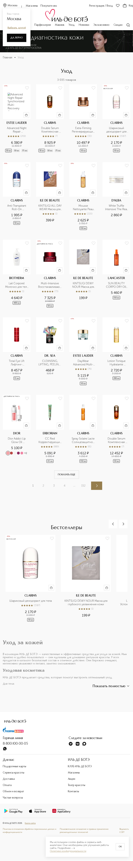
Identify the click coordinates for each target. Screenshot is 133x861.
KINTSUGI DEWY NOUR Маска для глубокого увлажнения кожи (83, 285)
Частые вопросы (13, 797)
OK (120, 847)
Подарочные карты (14, 766)
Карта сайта (30, 823)
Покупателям (49, 6)
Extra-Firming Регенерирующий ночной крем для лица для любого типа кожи (83, 129)
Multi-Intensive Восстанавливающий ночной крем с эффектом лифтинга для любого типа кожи (50, 285)
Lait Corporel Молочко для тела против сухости (16, 285)
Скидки (118, 25)
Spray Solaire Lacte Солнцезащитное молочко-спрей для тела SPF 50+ (83, 440)
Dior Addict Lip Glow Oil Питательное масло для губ (17, 440)
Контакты (73, 791)
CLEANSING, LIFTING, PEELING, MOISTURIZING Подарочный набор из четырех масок (50, 362)
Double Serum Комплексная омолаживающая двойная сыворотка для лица (50, 129)
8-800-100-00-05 (15, 744)
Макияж (59, 25)
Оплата (7, 785)
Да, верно (16, 37)
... (74, 485)
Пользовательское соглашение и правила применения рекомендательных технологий (84, 830)
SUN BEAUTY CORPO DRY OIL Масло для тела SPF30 (116, 285)
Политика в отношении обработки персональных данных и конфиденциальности (29, 830)
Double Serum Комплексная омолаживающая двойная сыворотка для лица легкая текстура (117, 440)
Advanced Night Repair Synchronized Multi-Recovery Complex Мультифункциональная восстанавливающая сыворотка (16, 129)
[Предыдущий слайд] (113, 524)
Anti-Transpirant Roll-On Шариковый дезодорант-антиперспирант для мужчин (17, 207)
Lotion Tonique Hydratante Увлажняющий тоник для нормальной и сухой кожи (116, 362)
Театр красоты (76, 785)
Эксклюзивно (101, 25)
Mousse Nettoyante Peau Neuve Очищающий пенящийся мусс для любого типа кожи (83, 207)
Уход (72, 25)
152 (83, 485)
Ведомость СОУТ (124, 830)
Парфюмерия (42, 25)
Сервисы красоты (13, 772)
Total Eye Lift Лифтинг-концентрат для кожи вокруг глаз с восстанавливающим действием (16, 362)
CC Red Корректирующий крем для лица (50, 440)
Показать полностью (108, 686)
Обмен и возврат (13, 791)
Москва (12, 5)
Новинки (84, 25)
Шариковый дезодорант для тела (116, 129)
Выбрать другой (17, 28)
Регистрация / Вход (101, 6)
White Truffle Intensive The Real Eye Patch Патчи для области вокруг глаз (116, 207)
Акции (71, 779)
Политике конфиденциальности (68, 851)
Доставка (9, 779)
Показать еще (66, 474)
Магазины (32, 6)
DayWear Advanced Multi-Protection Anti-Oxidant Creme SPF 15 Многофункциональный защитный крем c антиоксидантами (83, 362)
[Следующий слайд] (123, 524)
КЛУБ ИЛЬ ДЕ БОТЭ (80, 766)
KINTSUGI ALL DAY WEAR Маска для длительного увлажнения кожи (50, 207)
